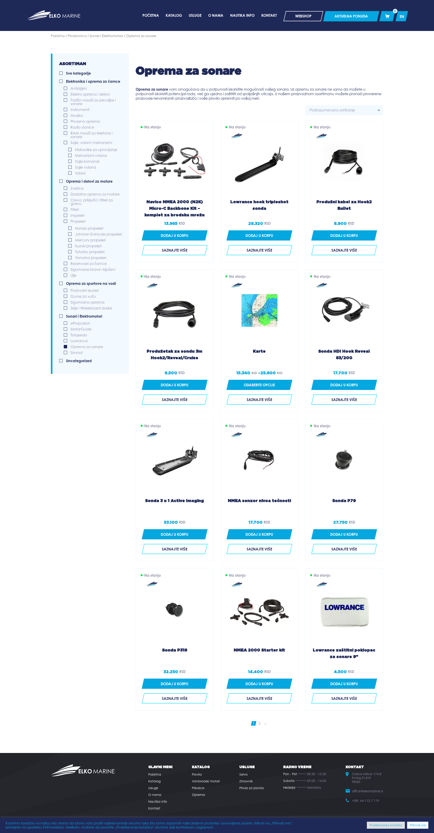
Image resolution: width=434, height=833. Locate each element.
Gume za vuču (83, 296)
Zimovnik (246, 781)
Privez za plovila (251, 788)
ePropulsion (80, 323)
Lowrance (79, 341)
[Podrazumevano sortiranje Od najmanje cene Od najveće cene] (344, 110)
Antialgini (79, 88)
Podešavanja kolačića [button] (386, 825)
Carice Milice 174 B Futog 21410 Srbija (366, 777)
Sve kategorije (78, 73)
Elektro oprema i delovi (90, 94)
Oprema (198, 795)
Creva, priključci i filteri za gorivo (92, 201)
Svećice (77, 188)
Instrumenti (80, 109)
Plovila (197, 774)
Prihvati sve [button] (418, 825)
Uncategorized (79, 361)
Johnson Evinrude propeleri (98, 234)
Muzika (77, 115)
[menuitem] (402, 16)
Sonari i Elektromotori (106, 36)
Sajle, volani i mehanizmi (91, 142)
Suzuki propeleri (88, 246)
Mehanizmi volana (91, 155)
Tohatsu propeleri (89, 252)
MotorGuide (81, 329)
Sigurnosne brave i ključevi (93, 269)
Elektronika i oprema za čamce (93, 81)
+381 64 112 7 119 (365, 800)
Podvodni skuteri (85, 290)
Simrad (77, 352)
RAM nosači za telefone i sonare (91, 135)
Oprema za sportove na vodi (91, 283)
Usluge (153, 788)
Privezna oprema (85, 121)
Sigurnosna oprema (87, 302)
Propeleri (78, 221)
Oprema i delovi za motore (89, 181)
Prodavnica (77, 36)
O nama (154, 795)
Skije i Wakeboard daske (91, 308)
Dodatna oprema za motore (95, 194)
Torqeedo (79, 335)
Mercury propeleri (90, 240)
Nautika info (157, 801)
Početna (58, 36)
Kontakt (154, 808)
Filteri (75, 209)
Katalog (154, 781)
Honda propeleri (89, 228)
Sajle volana (85, 167)
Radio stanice (82, 127)
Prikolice (198, 788)
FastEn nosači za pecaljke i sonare (93, 102)
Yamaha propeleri (90, 258)
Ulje (73, 275)
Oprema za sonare (87, 347)
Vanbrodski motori (206, 781)
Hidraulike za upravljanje (96, 149)
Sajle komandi (87, 161)
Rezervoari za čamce (89, 263)
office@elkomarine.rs (367, 791)
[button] (175, 235)
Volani (80, 173)
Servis (243, 774)
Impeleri (77, 215)
